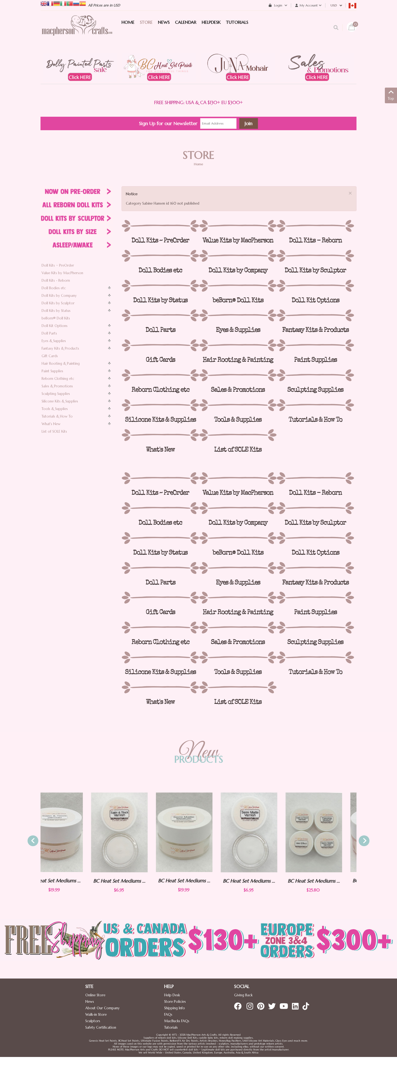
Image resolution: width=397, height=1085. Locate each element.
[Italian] (63, 3)
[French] (50, 3)
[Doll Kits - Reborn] (315, 225)
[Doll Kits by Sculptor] (315, 255)
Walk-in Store (96, 1014)
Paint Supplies (52, 371)
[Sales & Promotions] (238, 375)
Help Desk (172, 995)
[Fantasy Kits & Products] (315, 315)
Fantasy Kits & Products (60, 348)
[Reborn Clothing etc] (160, 375)
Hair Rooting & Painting (61, 363)
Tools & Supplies (55, 409)
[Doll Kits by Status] (160, 285)
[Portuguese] (69, 3)
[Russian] (76, 3)
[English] (44, 3)
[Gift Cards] (160, 345)
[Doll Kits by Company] (238, 255)
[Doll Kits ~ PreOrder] (160, 225)
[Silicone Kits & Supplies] (160, 405)
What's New (51, 424)
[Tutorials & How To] (315, 405)
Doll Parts (49, 333)
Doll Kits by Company (59, 295)
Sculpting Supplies (56, 393)
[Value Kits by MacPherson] (238, 225)
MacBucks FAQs (176, 1021)
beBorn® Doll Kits (56, 318)
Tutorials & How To (57, 416)
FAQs (168, 1014)
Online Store (95, 995)
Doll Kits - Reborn (56, 280)
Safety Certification (100, 1027)
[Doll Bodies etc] (160, 255)
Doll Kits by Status (56, 310)
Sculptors (92, 1021)
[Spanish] (82, 3)
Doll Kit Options (55, 325)
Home (198, 164)
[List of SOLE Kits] (238, 435)
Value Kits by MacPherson (62, 273)
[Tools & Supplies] (238, 405)
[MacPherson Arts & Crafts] (77, 31)
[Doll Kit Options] (315, 285)
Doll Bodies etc (54, 288)
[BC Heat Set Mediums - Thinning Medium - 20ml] (328, 832)
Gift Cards (50, 356)
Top (391, 98)
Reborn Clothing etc (58, 378)
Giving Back (243, 995)
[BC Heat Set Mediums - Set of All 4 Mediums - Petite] (263, 832)
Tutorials (171, 1027)
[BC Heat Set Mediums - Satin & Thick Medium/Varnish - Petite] (69, 832)
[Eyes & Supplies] (238, 315)
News (89, 1001)
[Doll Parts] (160, 315)
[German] (56, 3)
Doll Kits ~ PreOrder (58, 265)
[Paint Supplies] (315, 345)
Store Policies (175, 1001)
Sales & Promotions (57, 386)
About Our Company (102, 1008)
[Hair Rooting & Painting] (238, 345)
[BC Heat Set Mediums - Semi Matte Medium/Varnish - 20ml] (133, 832)
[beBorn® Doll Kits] (238, 285)
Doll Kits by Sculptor (58, 303)
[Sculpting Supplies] (315, 375)
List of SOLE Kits (54, 431)
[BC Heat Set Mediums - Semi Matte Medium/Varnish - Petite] (198, 832)
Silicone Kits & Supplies (60, 401)
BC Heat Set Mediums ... (69, 881)
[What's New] (160, 435)
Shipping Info (174, 1008)
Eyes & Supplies (54, 341)
